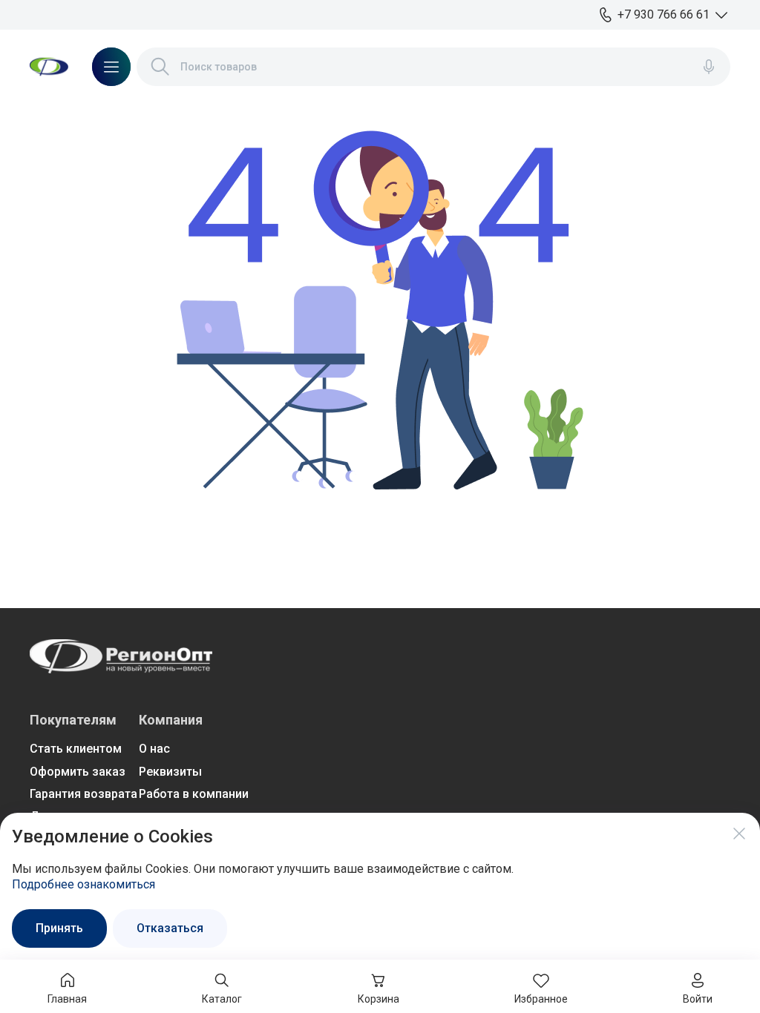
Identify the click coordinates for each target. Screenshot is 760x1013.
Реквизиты (170, 772)
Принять (59, 928)
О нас (154, 749)
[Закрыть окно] (739, 833)
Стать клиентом (76, 749)
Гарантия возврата (83, 794)
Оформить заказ (77, 772)
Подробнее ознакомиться (83, 884)
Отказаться (170, 928)
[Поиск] (160, 67)
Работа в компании (194, 794)
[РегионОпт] (49, 66)
